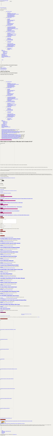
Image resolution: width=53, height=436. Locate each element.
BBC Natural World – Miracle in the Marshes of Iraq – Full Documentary (11, 206)
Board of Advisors (5, 122)
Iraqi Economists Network (3, 7)
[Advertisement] (9, 78)
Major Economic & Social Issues (8, 200)
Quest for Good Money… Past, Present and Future (7, 130)
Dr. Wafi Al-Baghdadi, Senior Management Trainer (9, 291)
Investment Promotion (10, 34)
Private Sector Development (10, 23)
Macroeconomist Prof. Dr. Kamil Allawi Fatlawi (9, 251)
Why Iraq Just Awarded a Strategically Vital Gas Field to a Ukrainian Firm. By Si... (11, 135)
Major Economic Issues (8, 25)
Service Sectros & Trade (10, 24)
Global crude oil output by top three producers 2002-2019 (6, 378)
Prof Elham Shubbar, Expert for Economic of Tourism (10, 238)
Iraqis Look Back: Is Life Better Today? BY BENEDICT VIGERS (8, 329)
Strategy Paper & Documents (10, 16)
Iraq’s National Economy (9, 11)
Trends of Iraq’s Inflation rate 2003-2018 (5, 408)
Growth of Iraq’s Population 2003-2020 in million (6, 398)
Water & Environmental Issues (10, 30)
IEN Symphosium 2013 (4, 55)
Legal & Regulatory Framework (11, 14)
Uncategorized (14, 200)
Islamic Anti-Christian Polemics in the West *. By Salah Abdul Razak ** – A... (11, 138)
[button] (2, 80)
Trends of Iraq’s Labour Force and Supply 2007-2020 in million (7, 388)
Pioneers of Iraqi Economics (5, 126)
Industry (8, 92)
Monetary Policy (9, 106)
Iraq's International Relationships (11, 116)
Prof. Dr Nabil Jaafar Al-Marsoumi (6, 260)
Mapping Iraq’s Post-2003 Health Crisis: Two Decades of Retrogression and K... (11, 131)
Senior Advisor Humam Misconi (6, 273)
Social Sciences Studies (10, 39)
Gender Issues (9, 108)
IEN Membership (5, 53)
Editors (4, 52)
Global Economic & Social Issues (11, 114)
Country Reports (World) (10, 43)
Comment (1, 223)
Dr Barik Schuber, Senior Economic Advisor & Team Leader (11, 269)
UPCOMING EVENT (3, 312)
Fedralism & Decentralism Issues (11, 98)
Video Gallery (3, 54)
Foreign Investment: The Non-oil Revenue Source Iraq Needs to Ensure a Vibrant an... (12, 134)
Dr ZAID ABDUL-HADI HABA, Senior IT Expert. (9, 295)
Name (1, 224)
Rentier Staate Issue (9, 29)
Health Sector (9, 21)
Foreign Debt (9, 33)
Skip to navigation (2, 0)
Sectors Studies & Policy (9, 17)
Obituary (3, 133)
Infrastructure (9, 22)
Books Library (3, 432)
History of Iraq (9, 38)
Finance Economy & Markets (9, 46)
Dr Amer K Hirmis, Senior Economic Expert (8, 286)
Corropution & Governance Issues (11, 26)
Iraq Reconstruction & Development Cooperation (13, 84)
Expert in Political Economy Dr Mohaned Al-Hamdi (10, 247)
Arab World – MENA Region (9, 110)
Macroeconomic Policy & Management (10, 31)
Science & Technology (10, 94)
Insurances (8, 49)
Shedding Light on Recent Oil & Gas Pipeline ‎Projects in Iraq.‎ (9, 129)
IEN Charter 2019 (5, 51)
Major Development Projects (10, 15)
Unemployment (9, 100)
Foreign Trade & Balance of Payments (11, 104)
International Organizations (10, 45)
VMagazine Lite (15, 434)
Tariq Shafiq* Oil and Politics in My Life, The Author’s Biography (12, 278)
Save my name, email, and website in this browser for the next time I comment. (10, 228)
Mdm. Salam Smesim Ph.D (5, 308)
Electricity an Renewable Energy (11, 90)
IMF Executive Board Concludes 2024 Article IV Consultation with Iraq (10, 137)
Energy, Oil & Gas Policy (10, 20)
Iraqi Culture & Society (8, 36)
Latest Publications (9, 139)
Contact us (3, 57)
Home (2, 120)
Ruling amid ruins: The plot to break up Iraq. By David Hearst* (9, 210)
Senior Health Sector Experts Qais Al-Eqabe (8, 256)
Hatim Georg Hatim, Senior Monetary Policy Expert (10, 304)
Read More (1, 212)
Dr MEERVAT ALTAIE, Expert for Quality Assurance (10, 243)
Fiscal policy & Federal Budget (11, 32)
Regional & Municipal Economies (11, 86)
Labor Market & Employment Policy (11, 35)
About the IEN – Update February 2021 (6, 431)
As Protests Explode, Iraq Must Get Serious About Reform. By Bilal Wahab (11, 202)
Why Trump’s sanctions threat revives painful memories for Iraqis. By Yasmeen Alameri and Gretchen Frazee (16, 198)
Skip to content (6, 0)
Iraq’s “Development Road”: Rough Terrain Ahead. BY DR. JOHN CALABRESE (11, 136)
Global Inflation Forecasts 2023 (3, 339)
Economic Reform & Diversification (11, 27)
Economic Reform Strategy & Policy (11, 13)
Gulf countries (9, 112)
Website (1, 227)
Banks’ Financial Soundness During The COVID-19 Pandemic (9, 132)
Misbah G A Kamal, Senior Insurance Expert (8, 282)
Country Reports (9, 41)
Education (8, 19)
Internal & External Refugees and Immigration (12, 28)
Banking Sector (9, 48)
